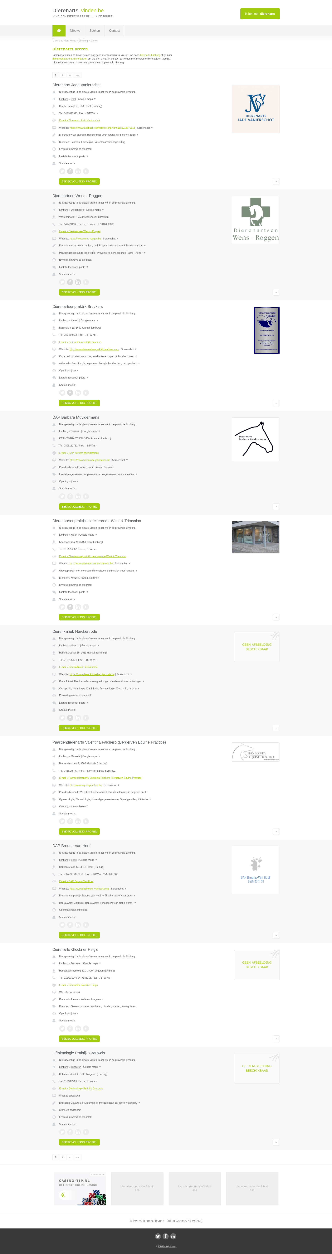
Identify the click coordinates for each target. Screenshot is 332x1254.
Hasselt (75, 645)
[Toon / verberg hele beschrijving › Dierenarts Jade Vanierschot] (118, 135)
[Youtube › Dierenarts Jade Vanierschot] (86, 171)
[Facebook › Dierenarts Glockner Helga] (70, 1028)
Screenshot (145, 127)
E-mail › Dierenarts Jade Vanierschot (79, 120)
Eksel (74, 859)
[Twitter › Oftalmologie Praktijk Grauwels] (62, 1132)
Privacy (173, 1246)
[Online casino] (82, 1190)
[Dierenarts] (59, 30)
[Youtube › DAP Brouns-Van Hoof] (86, 925)
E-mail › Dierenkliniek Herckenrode (78, 667)
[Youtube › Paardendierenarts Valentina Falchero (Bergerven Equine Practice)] (86, 821)
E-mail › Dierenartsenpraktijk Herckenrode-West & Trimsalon (92, 556)
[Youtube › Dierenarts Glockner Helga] (86, 1028)
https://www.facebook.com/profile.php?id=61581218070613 (102, 127)
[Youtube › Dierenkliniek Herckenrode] (86, 718)
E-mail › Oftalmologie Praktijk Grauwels (81, 1088)
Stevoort (75, 431)
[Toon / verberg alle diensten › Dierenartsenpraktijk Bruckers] (118, 363)
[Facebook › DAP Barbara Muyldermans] (70, 496)
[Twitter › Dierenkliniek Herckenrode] (62, 718)
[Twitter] (158, 1236)
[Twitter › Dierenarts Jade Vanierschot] (62, 171)
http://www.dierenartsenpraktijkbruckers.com (94, 349)
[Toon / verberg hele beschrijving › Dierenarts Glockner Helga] (118, 999)
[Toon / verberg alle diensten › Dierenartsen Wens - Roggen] (118, 253)
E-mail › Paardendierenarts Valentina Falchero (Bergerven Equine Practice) (100, 777)
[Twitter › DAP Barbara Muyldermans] (62, 496)
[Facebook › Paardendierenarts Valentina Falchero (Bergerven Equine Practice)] (70, 821)
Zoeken (95, 30)
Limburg (63, 99)
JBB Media (163, 1246)
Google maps (87, 99)
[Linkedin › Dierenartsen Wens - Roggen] (78, 282)
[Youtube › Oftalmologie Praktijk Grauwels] (86, 1132)
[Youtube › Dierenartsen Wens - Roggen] (86, 282)
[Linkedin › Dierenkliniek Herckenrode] (78, 718)
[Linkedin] (173, 1236)
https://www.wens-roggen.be (85, 238)
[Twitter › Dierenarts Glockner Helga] (62, 1028)
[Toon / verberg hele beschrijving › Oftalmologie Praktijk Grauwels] (118, 1103)
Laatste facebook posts (74, 156)
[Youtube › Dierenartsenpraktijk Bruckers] (86, 393)
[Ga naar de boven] (276, 181)
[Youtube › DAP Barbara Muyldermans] (86, 496)
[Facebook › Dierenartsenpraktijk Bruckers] (70, 393)
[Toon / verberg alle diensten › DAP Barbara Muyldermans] (118, 474)
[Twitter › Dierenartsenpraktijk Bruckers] (62, 393)
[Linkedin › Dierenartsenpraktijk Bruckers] (78, 393)
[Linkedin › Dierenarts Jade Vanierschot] (78, 171)
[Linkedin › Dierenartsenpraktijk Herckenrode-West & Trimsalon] (78, 607)
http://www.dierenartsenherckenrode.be (91, 563)
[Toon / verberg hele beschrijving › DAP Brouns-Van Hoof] (118, 896)
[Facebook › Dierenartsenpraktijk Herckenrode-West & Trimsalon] (70, 607)
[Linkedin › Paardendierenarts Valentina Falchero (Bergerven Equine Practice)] (78, 821)
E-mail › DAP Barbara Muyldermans (79, 452)
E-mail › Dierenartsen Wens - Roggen (79, 231)
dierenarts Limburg (149, 55)
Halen (74, 534)
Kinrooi (75, 320)
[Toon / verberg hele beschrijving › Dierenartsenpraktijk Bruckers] (118, 356)
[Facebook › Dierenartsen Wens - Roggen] (70, 282)
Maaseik (75, 756)
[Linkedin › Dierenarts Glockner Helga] (78, 1028)
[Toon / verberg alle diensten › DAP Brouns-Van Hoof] (118, 903)
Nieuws (75, 30)
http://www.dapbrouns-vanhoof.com (89, 888)
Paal (73, 99)
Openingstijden (69, 370)
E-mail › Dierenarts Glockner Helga (78, 985)
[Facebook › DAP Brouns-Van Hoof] (70, 925)
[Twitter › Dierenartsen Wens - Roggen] (62, 282)
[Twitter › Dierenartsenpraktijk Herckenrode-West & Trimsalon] (62, 607)
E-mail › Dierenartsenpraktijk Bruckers (80, 342)
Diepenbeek (77, 209)
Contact (114, 30)
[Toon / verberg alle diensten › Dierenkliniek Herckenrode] (118, 689)
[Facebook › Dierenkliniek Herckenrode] (70, 718)
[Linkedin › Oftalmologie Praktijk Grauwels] (78, 1132)
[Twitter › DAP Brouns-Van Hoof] (62, 925)
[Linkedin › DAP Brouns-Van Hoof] (78, 925)
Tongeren (76, 963)
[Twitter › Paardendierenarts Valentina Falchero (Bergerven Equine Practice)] (62, 821)
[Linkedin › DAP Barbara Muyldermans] (78, 496)
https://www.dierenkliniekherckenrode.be (92, 674)
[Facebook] (166, 1236)
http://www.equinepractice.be (86, 785)
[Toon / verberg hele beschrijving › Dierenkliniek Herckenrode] (118, 681)
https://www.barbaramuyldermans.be (90, 460)
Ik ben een (260, 13)
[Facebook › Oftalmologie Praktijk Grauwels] (70, 1132)
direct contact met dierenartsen (69, 58)
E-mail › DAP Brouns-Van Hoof (76, 881)
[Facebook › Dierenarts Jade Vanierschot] (70, 171)
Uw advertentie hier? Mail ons (137, 1188)
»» (77, 75)
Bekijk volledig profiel (79, 181)
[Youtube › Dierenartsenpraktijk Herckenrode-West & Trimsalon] (86, 607)
